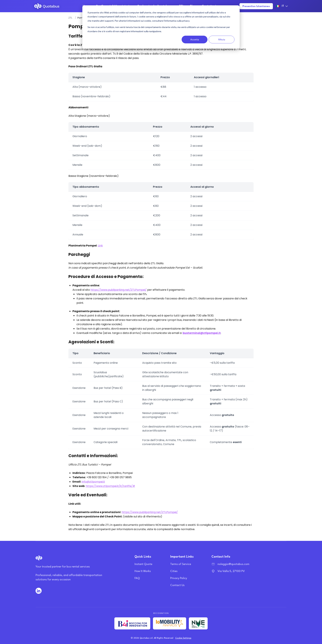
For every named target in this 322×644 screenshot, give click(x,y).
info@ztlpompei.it (93, 482)
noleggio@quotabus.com (233, 564)
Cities (173, 571)
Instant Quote (143, 564)
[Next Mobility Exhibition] (198, 623)
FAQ (137, 578)
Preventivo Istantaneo (256, 6)
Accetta (194, 39)
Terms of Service (180, 564)
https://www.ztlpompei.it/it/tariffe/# (110, 486)
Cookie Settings (183, 638)
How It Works (143, 571)
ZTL (70, 17)
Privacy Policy (178, 578)
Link (100, 245)
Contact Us (177, 585)
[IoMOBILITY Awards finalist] (169, 623)
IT (280, 6)
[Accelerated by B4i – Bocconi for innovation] (132, 623)
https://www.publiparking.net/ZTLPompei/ (119, 290)
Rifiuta (221, 39)
